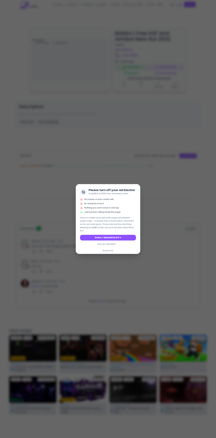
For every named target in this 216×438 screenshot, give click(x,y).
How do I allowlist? (106, 244)
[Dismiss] (137, 187)
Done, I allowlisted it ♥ (108, 237)
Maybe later (108, 251)
